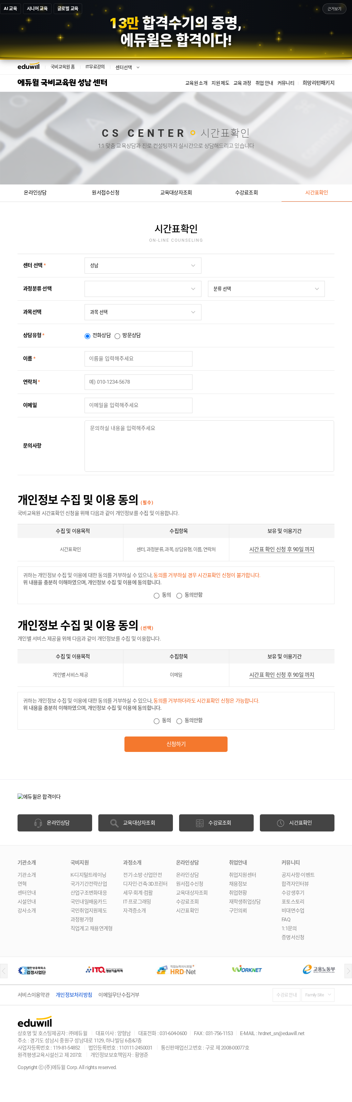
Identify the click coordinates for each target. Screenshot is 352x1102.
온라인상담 (35, 193)
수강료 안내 (286, 994)
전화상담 (101, 335)
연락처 (31, 382)
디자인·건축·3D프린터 (145, 884)
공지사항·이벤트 (298, 875)
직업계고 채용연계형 (91, 928)
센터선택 (124, 67)
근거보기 (334, 9)
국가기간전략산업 (88, 884)
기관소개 (27, 875)
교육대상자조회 (176, 193)
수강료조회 (246, 193)
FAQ (286, 920)
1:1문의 (289, 928)
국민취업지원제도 (88, 911)
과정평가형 (81, 920)
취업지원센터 (242, 875)
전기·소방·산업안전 (142, 875)
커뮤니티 (285, 83)
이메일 (30, 405)
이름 (29, 359)
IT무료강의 (95, 66)
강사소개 (27, 911)
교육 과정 (242, 83)
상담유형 (33, 335)
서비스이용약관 (34, 995)
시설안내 (27, 902)
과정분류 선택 (37, 289)
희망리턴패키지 (318, 83)
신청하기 (176, 744)
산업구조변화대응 (88, 893)
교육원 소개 (196, 83)
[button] (4, 971)
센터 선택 (34, 265)
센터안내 (27, 893)
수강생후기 (293, 893)
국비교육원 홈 (63, 66)
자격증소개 (134, 911)
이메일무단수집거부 (118, 995)
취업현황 (238, 893)
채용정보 (238, 884)
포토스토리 (293, 902)
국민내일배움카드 (88, 902)
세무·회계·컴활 (138, 893)
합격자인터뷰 (295, 884)
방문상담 (131, 335)
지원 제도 (220, 83)
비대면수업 (293, 911)
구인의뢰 (238, 911)
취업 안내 (264, 83)
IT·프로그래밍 (137, 902)
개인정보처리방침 (74, 995)
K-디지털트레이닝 (88, 875)
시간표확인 (316, 193)
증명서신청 (293, 937)
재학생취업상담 (245, 902)
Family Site (314, 994)
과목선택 (32, 312)
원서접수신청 (105, 193)
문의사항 (32, 446)
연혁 (22, 884)
